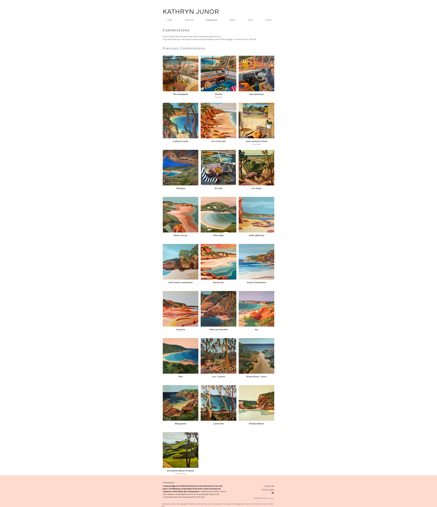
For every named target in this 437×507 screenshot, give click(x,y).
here (230, 39)
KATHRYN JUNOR (191, 12)
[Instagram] (272, 493)
